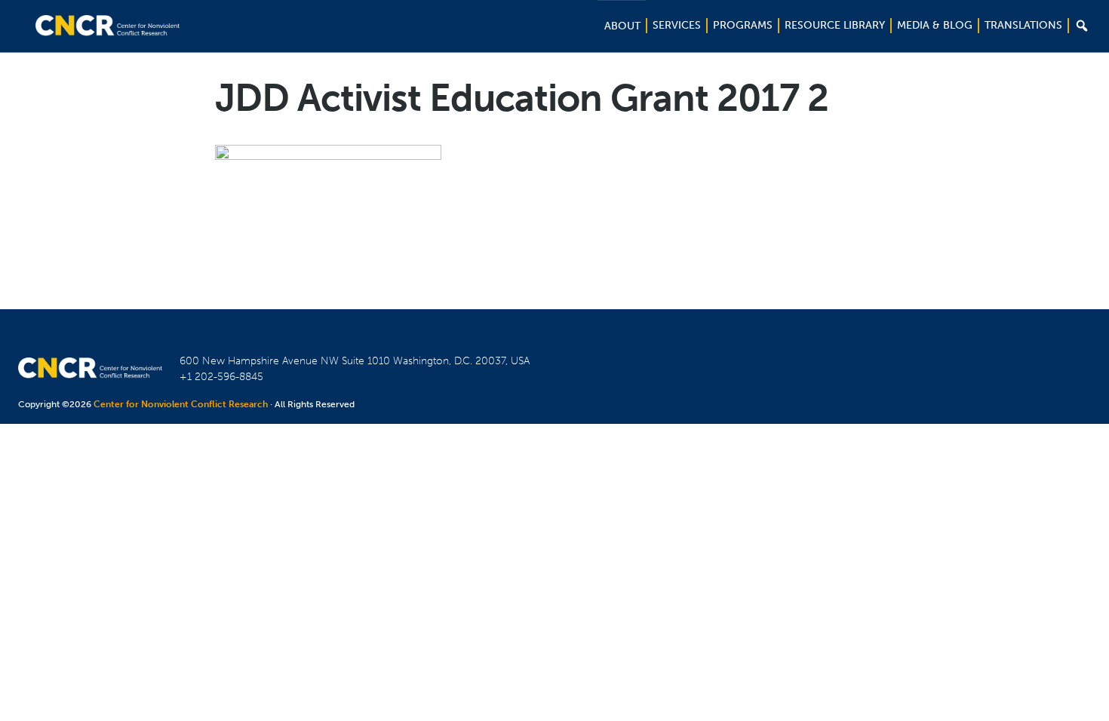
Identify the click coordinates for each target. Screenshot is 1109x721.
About (622, 26)
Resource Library (835, 25)
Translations (1023, 25)
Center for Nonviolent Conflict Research (181, 404)
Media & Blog (934, 25)
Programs (743, 25)
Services (677, 25)
